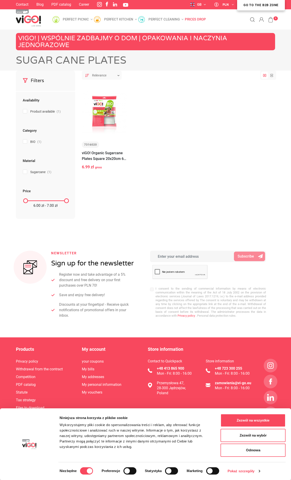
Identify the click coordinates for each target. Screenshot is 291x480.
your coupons (93, 361)
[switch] (129, 471)
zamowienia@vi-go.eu (233, 383)
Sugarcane (40, 172)
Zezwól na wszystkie (253, 420)
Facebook (107, 4)
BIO (35, 142)
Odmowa (253, 450)
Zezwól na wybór (253, 435)
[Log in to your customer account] (261, 19)
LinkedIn (115, 4)
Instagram (99, 4)
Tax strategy (26, 400)
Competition (25, 377)
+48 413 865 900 (170, 368)
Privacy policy (186, 315)
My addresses (93, 377)
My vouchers (92, 392)
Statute (22, 392)
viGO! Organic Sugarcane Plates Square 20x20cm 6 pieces (103, 156)
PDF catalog (61, 4)
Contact (22, 4)
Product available (45, 111)
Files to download (30, 408)
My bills (88, 369)
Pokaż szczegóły (241, 471)
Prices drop (195, 19)
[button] (268, 17)
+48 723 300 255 (228, 368)
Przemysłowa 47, (170, 383)
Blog (40, 4)
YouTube (125, 5)
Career (84, 4)
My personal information (101, 384)
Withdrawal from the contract (39, 369)
